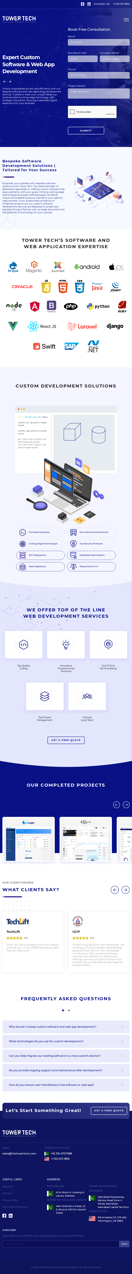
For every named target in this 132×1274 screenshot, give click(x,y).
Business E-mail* (77, 53)
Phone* (72, 69)
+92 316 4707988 (61, 1153)
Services (7, 1193)
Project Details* (76, 86)
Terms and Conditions (15, 1207)
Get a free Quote (66, 740)
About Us (7, 1187)
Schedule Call (102, 4)
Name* (71, 37)
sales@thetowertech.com (19, 1153)
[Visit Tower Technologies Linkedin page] (89, 4)
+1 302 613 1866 (60, 1159)
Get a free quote (109, 1111)
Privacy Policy (10, 1200)
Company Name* (109, 53)
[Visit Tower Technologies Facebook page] (82, 4)
